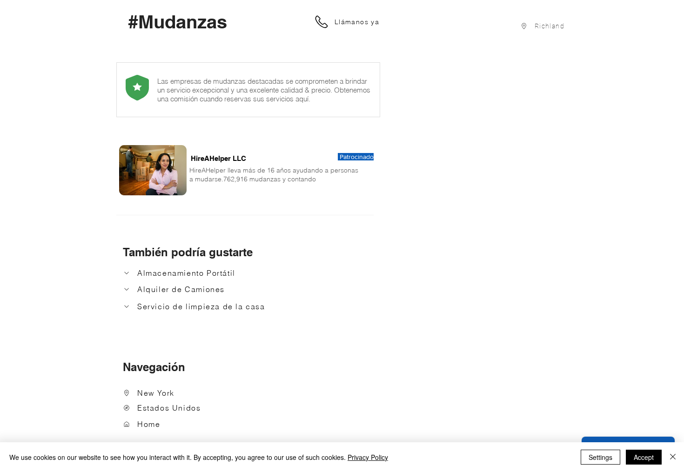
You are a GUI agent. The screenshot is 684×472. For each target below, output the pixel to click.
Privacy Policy (368, 457)
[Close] (672, 457)
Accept (644, 457)
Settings (600, 457)
